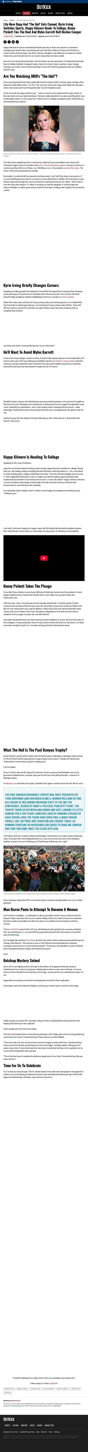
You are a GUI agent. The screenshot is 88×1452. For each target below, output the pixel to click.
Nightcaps (76, 1389)
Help (37, 1432)
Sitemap (57, 1432)
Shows (50, 13)
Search (69, 13)
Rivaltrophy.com (10, 783)
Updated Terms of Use (10, 1432)
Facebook (5, 42)
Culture (26, 13)
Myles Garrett (63, 1389)
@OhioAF (54, 1383)
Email (13, 42)
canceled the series (71, 168)
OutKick (44, 7)
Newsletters (60, 13)
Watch (43, 13)
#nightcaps (9, 1389)
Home (5, 20)
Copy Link (17, 42)
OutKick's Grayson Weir (64, 361)
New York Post (13, 929)
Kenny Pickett (23, 1389)
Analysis (35, 13)
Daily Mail (11, 1034)
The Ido (31, 85)
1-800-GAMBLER (73, 1437)
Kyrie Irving (36, 1389)
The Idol (8, 1393)
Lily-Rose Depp (49, 1389)
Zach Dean (30, 940)
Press (50, 1432)
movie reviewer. (68, 297)
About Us (44, 1432)
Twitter (9, 42)
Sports (18, 13)
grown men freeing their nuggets (51, 165)
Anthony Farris (8, 36)
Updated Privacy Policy (27, 1432)
